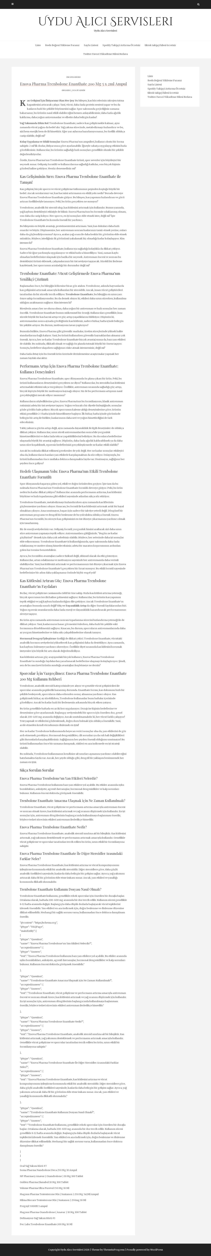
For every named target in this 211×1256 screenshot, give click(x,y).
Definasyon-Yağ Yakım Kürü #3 (37, 1218)
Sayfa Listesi (91, 45)
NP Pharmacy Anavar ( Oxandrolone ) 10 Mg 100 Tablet (51, 1176)
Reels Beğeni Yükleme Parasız (62, 45)
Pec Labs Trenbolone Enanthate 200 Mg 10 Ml (46, 1224)
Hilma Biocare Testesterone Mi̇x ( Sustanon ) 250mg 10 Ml (53, 1200)
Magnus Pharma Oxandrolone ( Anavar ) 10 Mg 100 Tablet (53, 1212)
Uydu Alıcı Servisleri (105, 23)
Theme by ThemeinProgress (107, 1249)
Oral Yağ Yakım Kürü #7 (33, 1165)
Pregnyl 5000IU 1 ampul (33, 1206)
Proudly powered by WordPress (144, 1249)
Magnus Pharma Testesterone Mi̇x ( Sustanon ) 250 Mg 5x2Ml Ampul (59, 1194)
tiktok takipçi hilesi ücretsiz (160, 45)
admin (82, 90)
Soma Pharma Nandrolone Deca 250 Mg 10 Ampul (48, 1170)
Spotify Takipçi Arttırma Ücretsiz (121, 45)
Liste (38, 45)
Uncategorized (73, 77)
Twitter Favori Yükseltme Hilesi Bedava (105, 54)
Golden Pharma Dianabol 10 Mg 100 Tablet (44, 1182)
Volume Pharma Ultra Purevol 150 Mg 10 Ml (44, 1188)
